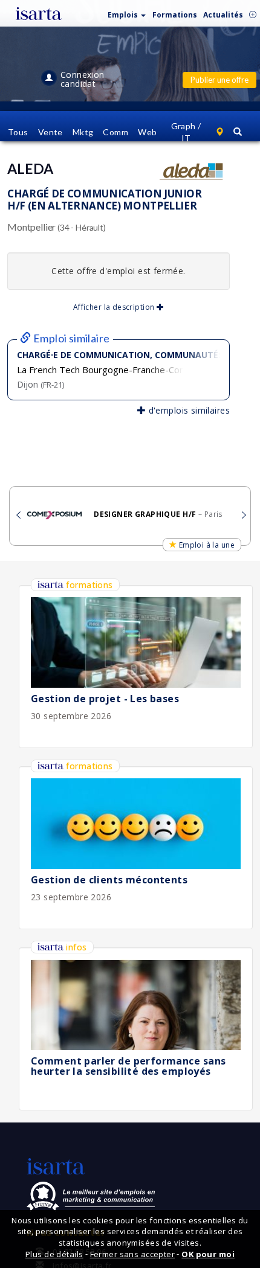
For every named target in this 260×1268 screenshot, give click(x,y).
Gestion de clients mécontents (109, 879)
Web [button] (147, 132)
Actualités (223, 15)
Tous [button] (18, 132)
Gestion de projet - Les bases (105, 698)
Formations (174, 15)
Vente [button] (50, 132)
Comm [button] (115, 132)
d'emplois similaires (188, 410)
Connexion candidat (82, 79)
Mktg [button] (83, 132)
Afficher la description (115, 307)
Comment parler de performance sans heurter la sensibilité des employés (128, 1066)
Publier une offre (219, 80)
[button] (127, 12)
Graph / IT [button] (186, 132)
